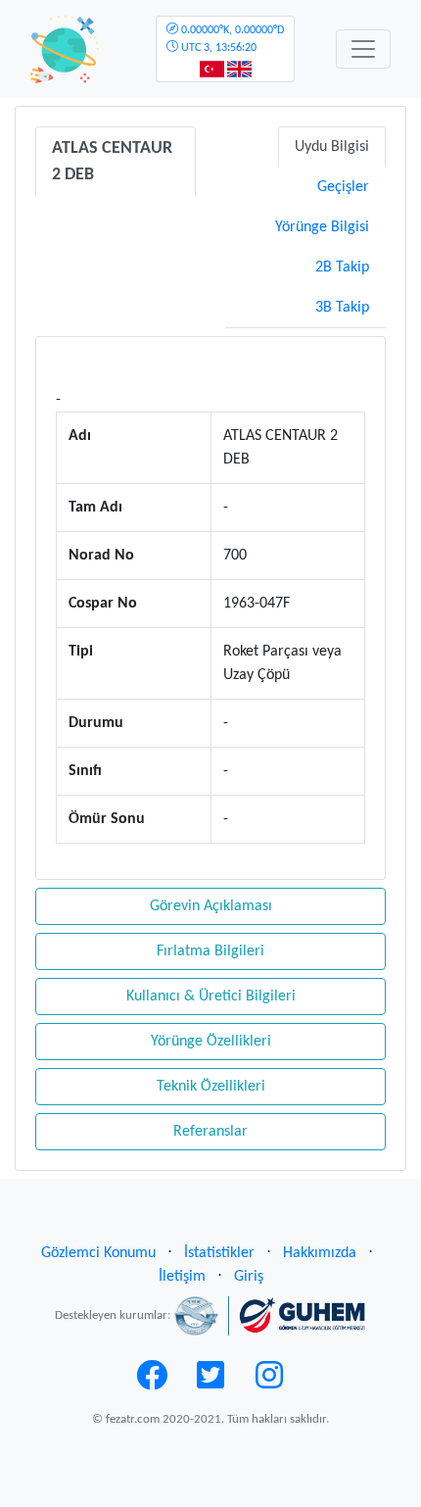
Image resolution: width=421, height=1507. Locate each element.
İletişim (182, 1277)
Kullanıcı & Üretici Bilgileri (211, 996)
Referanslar (210, 1132)
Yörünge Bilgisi (322, 227)
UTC (231, 39)
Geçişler (343, 187)
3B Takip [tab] (342, 308)
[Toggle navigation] (363, 49)
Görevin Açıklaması (211, 906)
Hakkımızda (319, 1253)
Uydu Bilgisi (332, 147)
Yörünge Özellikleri (211, 1041)
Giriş (248, 1277)
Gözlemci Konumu (98, 1253)
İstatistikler (219, 1253)
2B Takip (342, 267)
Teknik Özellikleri (211, 1086)
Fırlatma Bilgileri (210, 951)
